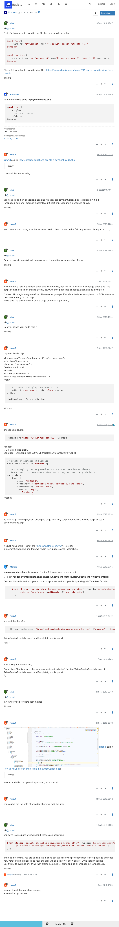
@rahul (7, 160)
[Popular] (51, 4)
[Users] (58, 4)
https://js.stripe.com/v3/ (49, 545)
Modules (12, 12)
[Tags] (44, 4)
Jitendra (13, 567)
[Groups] (66, 4)
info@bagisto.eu (11, 138)
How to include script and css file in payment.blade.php (46, 160)
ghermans (14, 94)
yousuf (13, 154)
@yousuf (10, 28)
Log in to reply (107, 13)
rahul (12, 23)
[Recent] (36, 4)
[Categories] (29, 4)
